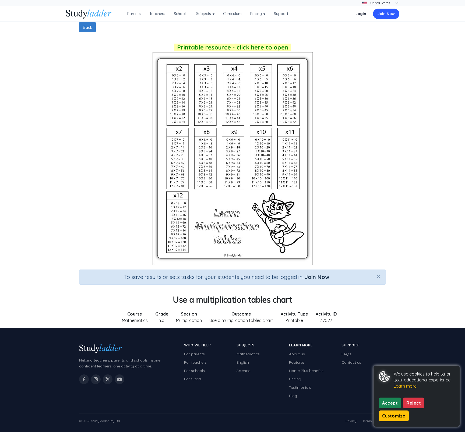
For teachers (195, 362)
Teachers (157, 13)
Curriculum (232, 13)
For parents (194, 354)
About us (297, 354)
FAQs (346, 354)
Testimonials (300, 387)
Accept (390, 403)
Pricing (257, 13)
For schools (194, 370)
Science (243, 370)
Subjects (205, 13)
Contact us (351, 362)
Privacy (351, 421)
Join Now (386, 13)
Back (87, 27)
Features (297, 362)
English (243, 362)
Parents (134, 13)
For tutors (193, 379)
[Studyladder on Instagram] (96, 379)
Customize (394, 416)
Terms (367, 421)
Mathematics (248, 354)
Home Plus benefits (306, 370)
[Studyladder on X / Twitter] (107, 379)
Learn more (405, 386)
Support (281, 13)
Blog (293, 395)
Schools (181, 13)
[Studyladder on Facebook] (84, 379)
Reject (413, 403)
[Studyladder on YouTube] (119, 379)
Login (360, 13)
